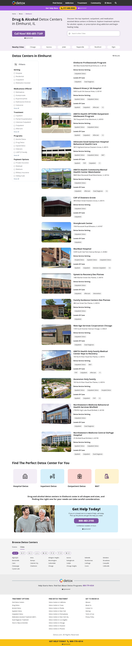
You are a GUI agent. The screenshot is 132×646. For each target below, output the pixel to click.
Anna (31, 558)
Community (96, 3)
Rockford (98, 47)
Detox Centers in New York (57, 611)
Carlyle (69, 563)
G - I (30, 553)
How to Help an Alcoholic (20, 623)
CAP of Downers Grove (84, 197)
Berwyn (32, 560)
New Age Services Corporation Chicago (92, 325)
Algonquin (15, 558)
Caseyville (106, 563)
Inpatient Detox (17, 611)
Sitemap (88, 611)
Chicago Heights (72, 566)
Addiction (69, 3)
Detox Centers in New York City (59, 617)
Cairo (13, 563)
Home (14, 14)
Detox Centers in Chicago (57, 623)
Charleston (33, 566)
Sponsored (83, 8)
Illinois (21, 14)
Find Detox (57, 3)
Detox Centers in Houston (57, 626)
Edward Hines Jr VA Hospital (87, 88)
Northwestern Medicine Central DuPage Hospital (93, 433)
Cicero (87, 566)
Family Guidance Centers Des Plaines (91, 300)
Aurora (49, 47)
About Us (88, 605)
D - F (22, 553)
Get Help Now (52, 8)
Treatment (82, 3)
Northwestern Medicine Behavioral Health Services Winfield (91, 405)
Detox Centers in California (57, 602)
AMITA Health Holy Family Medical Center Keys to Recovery (90, 352)
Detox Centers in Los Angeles (58, 620)
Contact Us (89, 608)
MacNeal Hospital (82, 248)
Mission (88, 602)
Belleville (87, 558)
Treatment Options (20, 599)
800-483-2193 (86, 520)
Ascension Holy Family (84, 379)
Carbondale (52, 563)
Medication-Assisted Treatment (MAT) (24, 617)
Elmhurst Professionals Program (89, 62)
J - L (37, 553)
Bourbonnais (89, 560)
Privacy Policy (90, 617)
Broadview (106, 560)
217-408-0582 (69, 8)
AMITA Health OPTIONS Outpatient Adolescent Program (91, 115)
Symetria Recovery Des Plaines (88, 274)
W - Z (67, 553)
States (14, 547)
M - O (44, 553)
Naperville (80, 47)
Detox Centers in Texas (56, 605)
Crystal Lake (16, 569)
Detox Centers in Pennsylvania (58, 614)
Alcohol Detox (16, 608)
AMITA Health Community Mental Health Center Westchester (90, 170)
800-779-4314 (88, 585)
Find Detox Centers (18, 602)
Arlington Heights (53, 558)
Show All (16, 108)
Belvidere (106, 558)
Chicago (33, 47)
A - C (15, 553)
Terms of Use (90, 614)
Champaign (15, 566)
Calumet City (34, 563)
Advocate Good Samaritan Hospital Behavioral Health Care (91, 142)
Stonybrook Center (82, 223)
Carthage (87, 563)
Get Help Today (66, 641)
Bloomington (52, 560)
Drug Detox (15, 605)
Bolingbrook (70, 560)
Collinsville (106, 566)
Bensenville (15, 560)
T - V (59, 553)
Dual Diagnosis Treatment (20, 620)
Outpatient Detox (17, 614)
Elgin (113, 47)
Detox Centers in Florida (56, 608)
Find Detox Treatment (58, 599)
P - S (52, 553)
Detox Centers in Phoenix (57, 629)
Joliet (64, 47)
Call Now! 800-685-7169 (28, 33)
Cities (22, 547)
